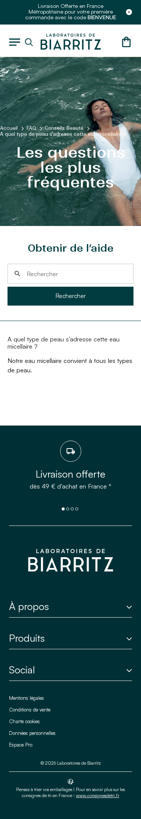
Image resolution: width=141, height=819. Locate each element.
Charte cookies (24, 721)
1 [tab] (63, 508)
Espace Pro (20, 745)
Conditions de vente (29, 710)
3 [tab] (72, 508)
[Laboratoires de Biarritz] (71, 41)
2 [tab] (67, 508)
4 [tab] (76, 508)
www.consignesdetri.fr (97, 795)
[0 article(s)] (126, 42)
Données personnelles (32, 733)
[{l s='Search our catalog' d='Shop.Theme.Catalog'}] (30, 42)
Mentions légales (26, 698)
